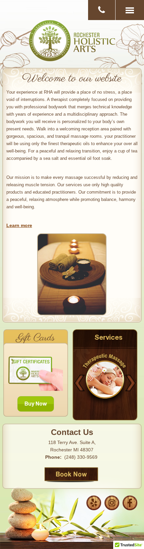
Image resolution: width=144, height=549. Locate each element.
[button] (129, 10)
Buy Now (35, 404)
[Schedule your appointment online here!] (72, 476)
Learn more (19, 225)
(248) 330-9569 (80, 457)
